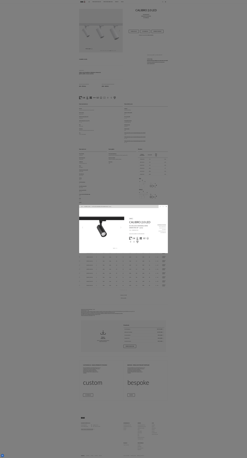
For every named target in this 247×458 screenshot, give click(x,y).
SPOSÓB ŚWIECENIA (162, 231)
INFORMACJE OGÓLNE (161, 224)
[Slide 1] (114, 248)
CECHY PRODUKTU (162, 226)
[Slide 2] (116, 248)
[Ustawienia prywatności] (2, 455)
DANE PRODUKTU (162, 227)
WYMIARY (164, 229)
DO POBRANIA (163, 232)
